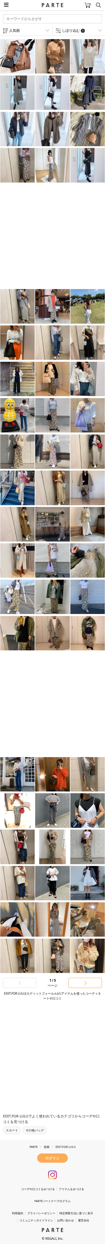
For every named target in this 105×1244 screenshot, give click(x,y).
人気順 (14, 30)
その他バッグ (34, 1130)
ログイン (52, 1158)
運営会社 (83, 1220)
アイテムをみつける (71, 1189)
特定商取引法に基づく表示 (76, 1213)
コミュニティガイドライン (36, 1220)
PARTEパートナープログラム (52, 1201)
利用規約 (17, 1213)
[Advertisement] (52, 236)
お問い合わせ (65, 1220)
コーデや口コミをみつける (38, 1189)
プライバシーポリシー (41, 1213)
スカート (12, 1130)
